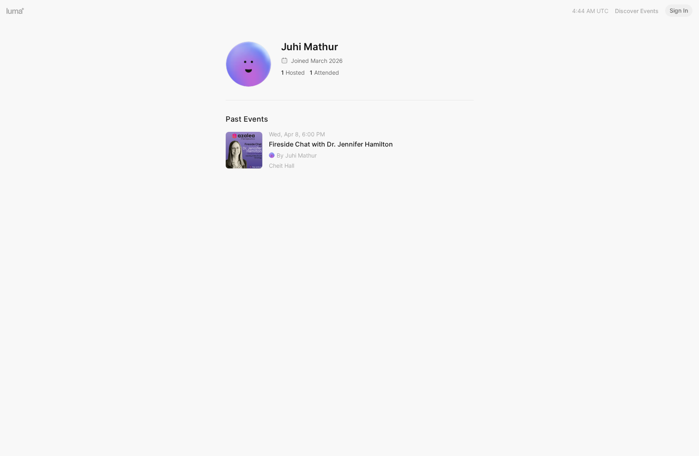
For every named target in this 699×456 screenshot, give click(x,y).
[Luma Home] (15, 10)
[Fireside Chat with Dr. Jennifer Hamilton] (349, 150)
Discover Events (637, 10)
